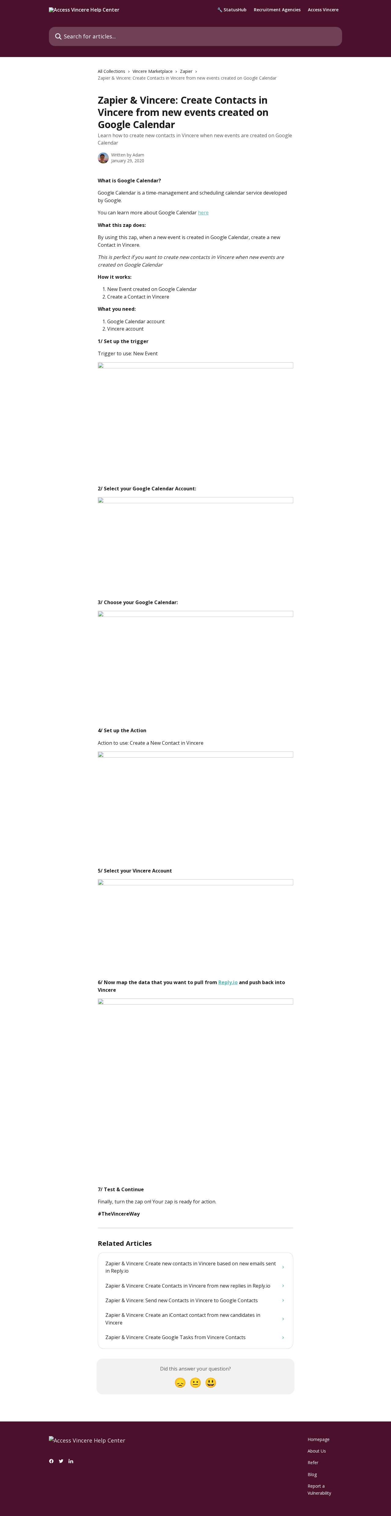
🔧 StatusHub (232, 10)
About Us (317, 1451)
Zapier (186, 71)
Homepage (319, 1439)
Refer (313, 1462)
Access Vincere (323, 10)
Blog (312, 1474)
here (203, 212)
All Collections (111, 71)
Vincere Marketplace (153, 71)
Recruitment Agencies (277, 10)
